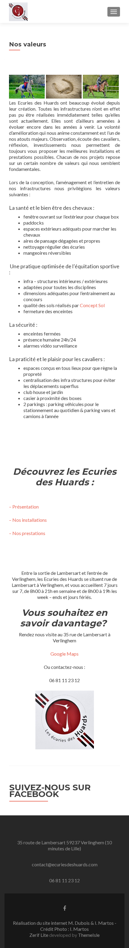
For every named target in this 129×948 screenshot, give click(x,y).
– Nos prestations (27, 533)
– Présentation (24, 506)
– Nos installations (28, 520)
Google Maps (64, 654)
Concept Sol (92, 305)
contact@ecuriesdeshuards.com (65, 864)
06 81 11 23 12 (64, 880)
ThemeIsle (89, 935)
